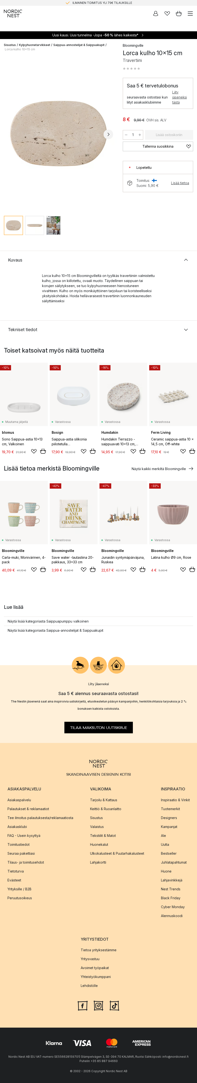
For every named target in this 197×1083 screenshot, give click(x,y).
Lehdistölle (89, 986)
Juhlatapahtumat (174, 862)
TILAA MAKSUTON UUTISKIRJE (98, 727)
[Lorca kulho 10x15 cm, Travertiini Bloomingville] (58, 133)
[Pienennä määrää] (126, 135)
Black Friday (170, 898)
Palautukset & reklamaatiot (28, 809)
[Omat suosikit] (167, 13)
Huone (166, 871)
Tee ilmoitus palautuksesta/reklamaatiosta (40, 817)
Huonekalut (99, 844)
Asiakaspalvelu (19, 800)
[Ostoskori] (179, 13)
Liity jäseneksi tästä (179, 97)
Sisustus (10, 45)
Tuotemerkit (170, 809)
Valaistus (97, 826)
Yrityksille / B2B (19, 889)
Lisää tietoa (180, 183)
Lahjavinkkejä (171, 880)
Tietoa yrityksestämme (99, 950)
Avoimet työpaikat (95, 968)
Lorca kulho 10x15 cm (20, 49)
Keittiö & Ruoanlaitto (105, 809)
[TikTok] (114, 1005)
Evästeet (14, 880)
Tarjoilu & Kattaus (103, 800)
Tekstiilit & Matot (103, 835)
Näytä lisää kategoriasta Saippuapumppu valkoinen (48, 621)
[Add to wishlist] (34, 451)
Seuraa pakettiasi (21, 853)
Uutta (165, 844)
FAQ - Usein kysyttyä (23, 835)
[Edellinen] (8, 134)
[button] (131, 68)
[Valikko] (190, 13)
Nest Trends (170, 889)
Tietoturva (15, 871)
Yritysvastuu (90, 959)
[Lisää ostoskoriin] (43, 451)
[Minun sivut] (155, 13)
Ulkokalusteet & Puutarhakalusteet (117, 853)
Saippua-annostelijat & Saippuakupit (79, 45)
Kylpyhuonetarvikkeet (34, 45)
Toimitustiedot (18, 844)
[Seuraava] (108, 134)
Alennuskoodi (172, 915)
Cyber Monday (173, 907)
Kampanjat (169, 826)
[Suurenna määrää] (139, 135)
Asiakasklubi (17, 826)
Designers (169, 817)
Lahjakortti (98, 862)
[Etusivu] (13, 13)
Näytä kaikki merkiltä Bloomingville (159, 469)
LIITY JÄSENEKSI (88, 4)
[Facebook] (83, 1005)
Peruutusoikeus (19, 898)
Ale (163, 835)
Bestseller (169, 853)
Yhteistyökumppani (96, 977)
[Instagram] (98, 1005)
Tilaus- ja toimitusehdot (25, 862)
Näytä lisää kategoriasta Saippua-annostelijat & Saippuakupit (55, 630)
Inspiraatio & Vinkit (175, 800)
